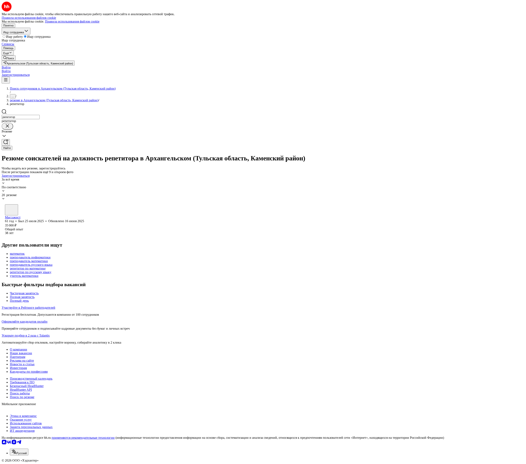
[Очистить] (7, 126)
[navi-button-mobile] (6, 80)
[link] (9, 58)
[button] (6, 67)
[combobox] (21, 117)
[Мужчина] (11, 209)
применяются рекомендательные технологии (83, 437)
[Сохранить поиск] (6, 142)
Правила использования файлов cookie (72, 21)
